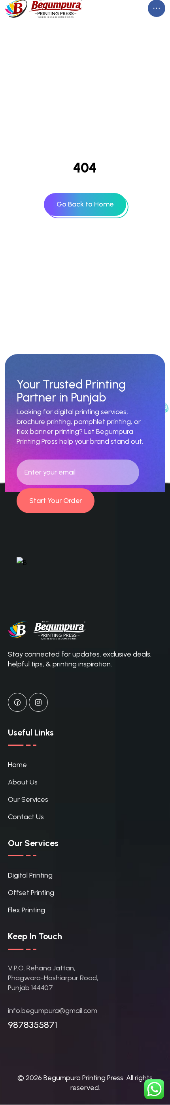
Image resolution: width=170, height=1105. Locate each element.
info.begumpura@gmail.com (52, 1010)
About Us (23, 782)
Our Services (28, 799)
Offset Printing (31, 892)
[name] (85, 204)
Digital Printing (30, 875)
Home (17, 764)
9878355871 (32, 1024)
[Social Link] (17, 702)
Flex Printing (26, 910)
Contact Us (26, 816)
